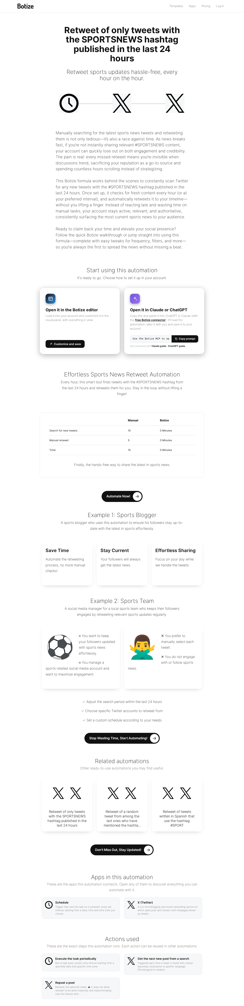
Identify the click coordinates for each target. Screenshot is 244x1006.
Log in (220, 6)
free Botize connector (150, 320)
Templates (176, 6)
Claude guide (159, 346)
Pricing (205, 6)
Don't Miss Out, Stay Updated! (118, 850)
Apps (192, 6)
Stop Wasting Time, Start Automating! (118, 738)
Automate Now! (118, 496)
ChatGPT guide (176, 346)
